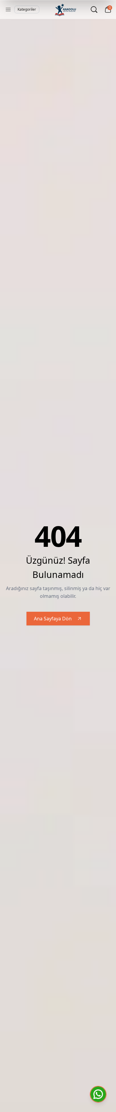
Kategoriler (27, 9)
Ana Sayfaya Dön (53, 618)
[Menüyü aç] (8, 9)
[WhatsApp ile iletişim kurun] (98, 1094)
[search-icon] (94, 9)
